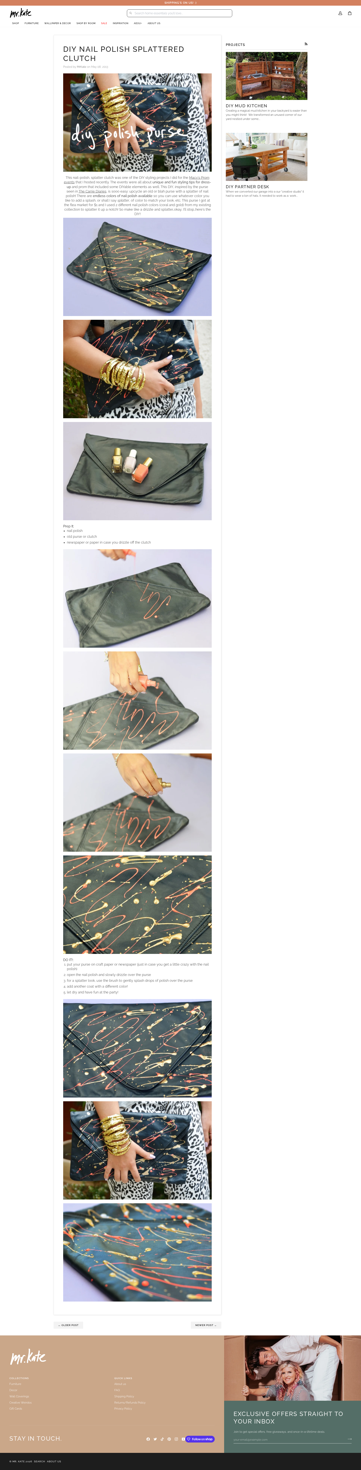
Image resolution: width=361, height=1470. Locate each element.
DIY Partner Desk (247, 186)
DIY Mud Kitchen (246, 105)
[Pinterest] (169, 1439)
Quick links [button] (123, 1378)
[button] (15, 23)
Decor (13, 1390)
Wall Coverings (19, 1396)
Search (39, 1461)
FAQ (117, 1390)
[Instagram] (176, 1439)
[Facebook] (148, 1439)
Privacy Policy (123, 1408)
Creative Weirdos (20, 1402)
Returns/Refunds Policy (130, 1402)
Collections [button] (19, 1378)
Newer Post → (206, 1325)
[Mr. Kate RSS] (306, 44)
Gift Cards (15, 1408)
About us (120, 1383)
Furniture (15, 1383)
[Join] (348, 1439)
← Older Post (68, 1325)
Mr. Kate (18, 1461)
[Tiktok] (162, 1439)
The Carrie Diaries (92, 191)
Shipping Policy (124, 1396)
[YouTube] (183, 1439)
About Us (54, 1461)
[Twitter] (155, 1439)
